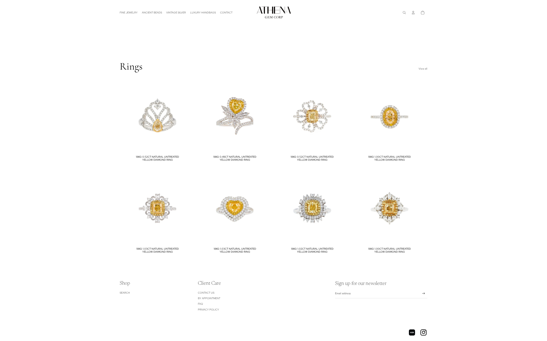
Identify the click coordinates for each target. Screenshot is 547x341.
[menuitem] (129, 12)
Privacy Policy (208, 309)
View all (423, 68)
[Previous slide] (126, 116)
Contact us (206, 292)
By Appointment (209, 298)
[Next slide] (188, 116)
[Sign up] (423, 293)
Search (125, 292)
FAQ (200, 304)
